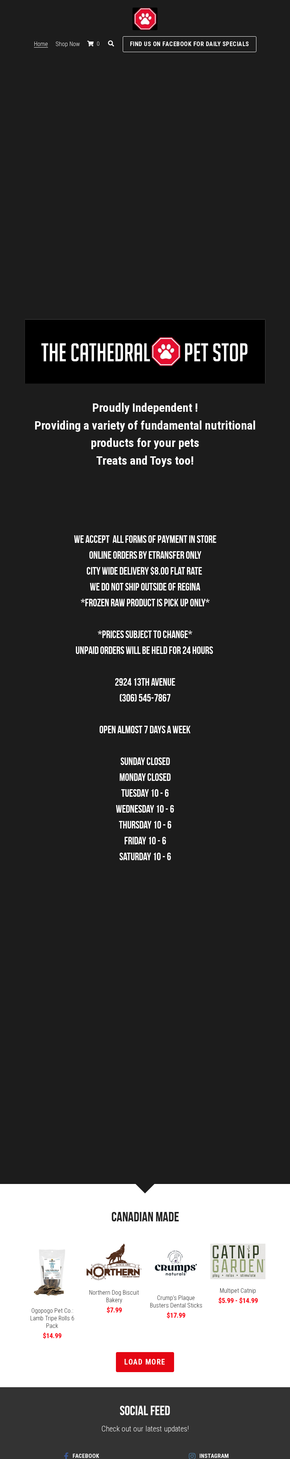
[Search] (111, 43)
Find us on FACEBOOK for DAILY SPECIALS (189, 44)
